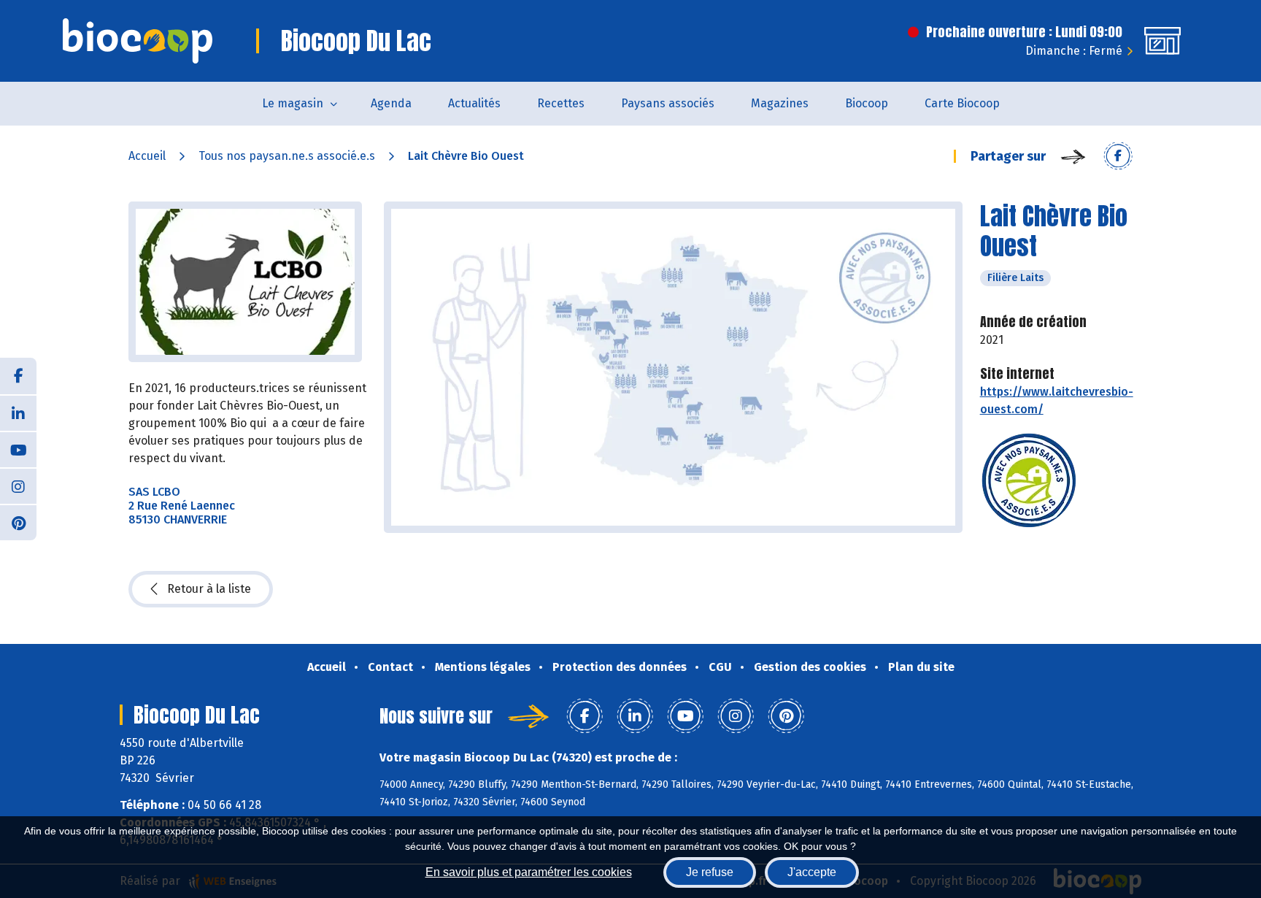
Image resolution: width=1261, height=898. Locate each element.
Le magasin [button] (292, 103)
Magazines (780, 103)
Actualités (474, 103)
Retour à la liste (209, 589)
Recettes (561, 103)
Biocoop (866, 103)
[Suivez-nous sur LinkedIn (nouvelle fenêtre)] (18, 412)
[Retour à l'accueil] (137, 41)
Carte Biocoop (962, 103)
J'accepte (811, 872)
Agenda (391, 103)
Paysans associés (667, 103)
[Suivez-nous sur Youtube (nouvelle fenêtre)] (18, 449)
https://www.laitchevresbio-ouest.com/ (1056, 400)
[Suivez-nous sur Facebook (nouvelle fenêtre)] (18, 376)
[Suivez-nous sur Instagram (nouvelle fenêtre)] (18, 485)
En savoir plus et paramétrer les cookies (528, 872)
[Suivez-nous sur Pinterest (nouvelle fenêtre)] (18, 522)
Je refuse (709, 872)
